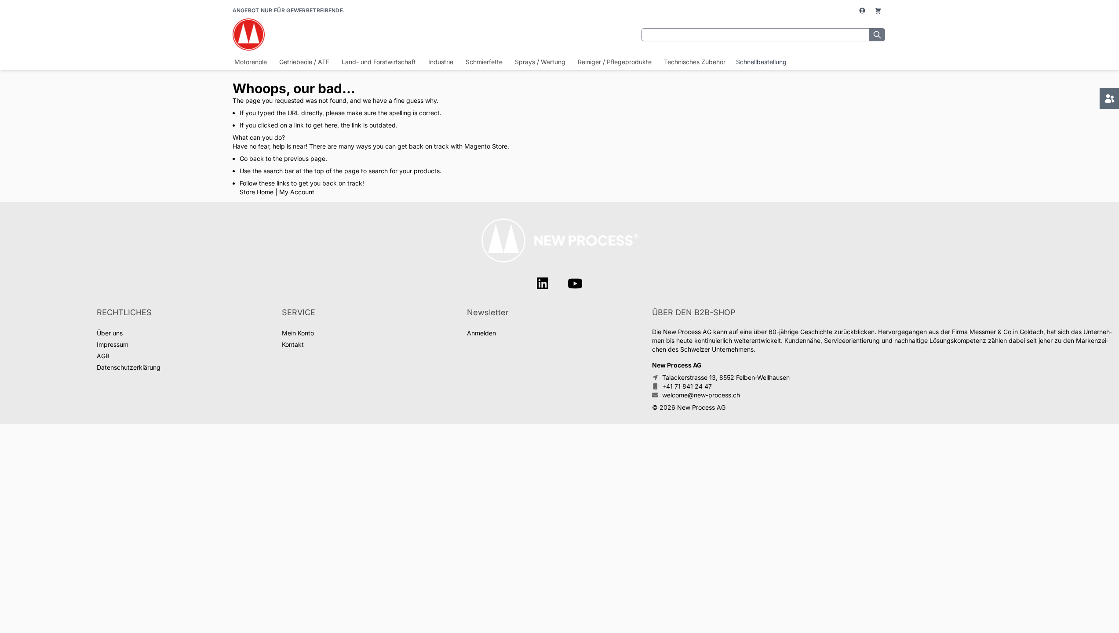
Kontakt (293, 344)
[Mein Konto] (863, 10)
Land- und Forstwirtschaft (379, 61)
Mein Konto (298, 333)
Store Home (256, 192)
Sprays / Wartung (540, 61)
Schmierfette (484, 61)
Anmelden (481, 333)
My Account (296, 192)
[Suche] (877, 34)
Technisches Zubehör (694, 61)
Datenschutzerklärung (128, 367)
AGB (103, 356)
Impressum (112, 344)
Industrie (440, 61)
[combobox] (755, 34)
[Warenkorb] (878, 10)
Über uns (110, 333)
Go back (252, 158)
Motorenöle (250, 61)
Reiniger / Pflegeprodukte (615, 61)
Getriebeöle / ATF (304, 61)
